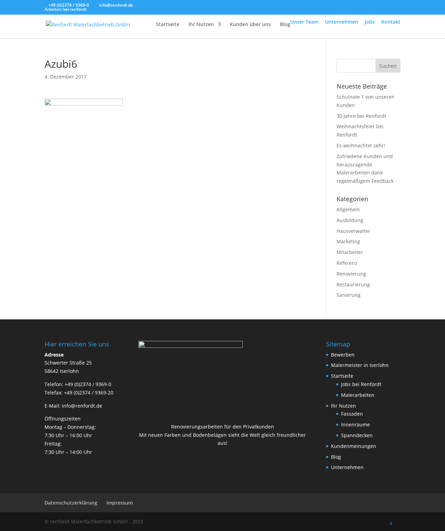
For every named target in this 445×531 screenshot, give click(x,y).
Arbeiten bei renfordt (65, 9)
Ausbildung (350, 220)
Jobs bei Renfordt (361, 384)
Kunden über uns (250, 24)
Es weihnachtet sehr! (361, 145)
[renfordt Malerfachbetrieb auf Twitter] (363, 521)
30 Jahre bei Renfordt (361, 116)
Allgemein (348, 209)
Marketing (348, 241)
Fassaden (352, 413)
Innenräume (355, 424)
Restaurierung (353, 284)
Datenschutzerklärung (70, 502)
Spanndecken (357, 435)
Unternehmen (341, 21)
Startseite (167, 24)
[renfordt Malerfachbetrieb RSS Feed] (378, 521)
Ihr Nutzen (201, 24)
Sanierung (349, 295)
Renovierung (351, 273)
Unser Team (304, 21)
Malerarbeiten (357, 395)
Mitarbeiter (350, 252)
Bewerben (343, 354)
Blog (285, 24)
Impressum (119, 502)
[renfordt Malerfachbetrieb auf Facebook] (348, 521)
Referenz (347, 263)
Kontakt (390, 21)
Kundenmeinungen (353, 446)
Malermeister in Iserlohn (360, 365)
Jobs (370, 21)
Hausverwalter (353, 231)
